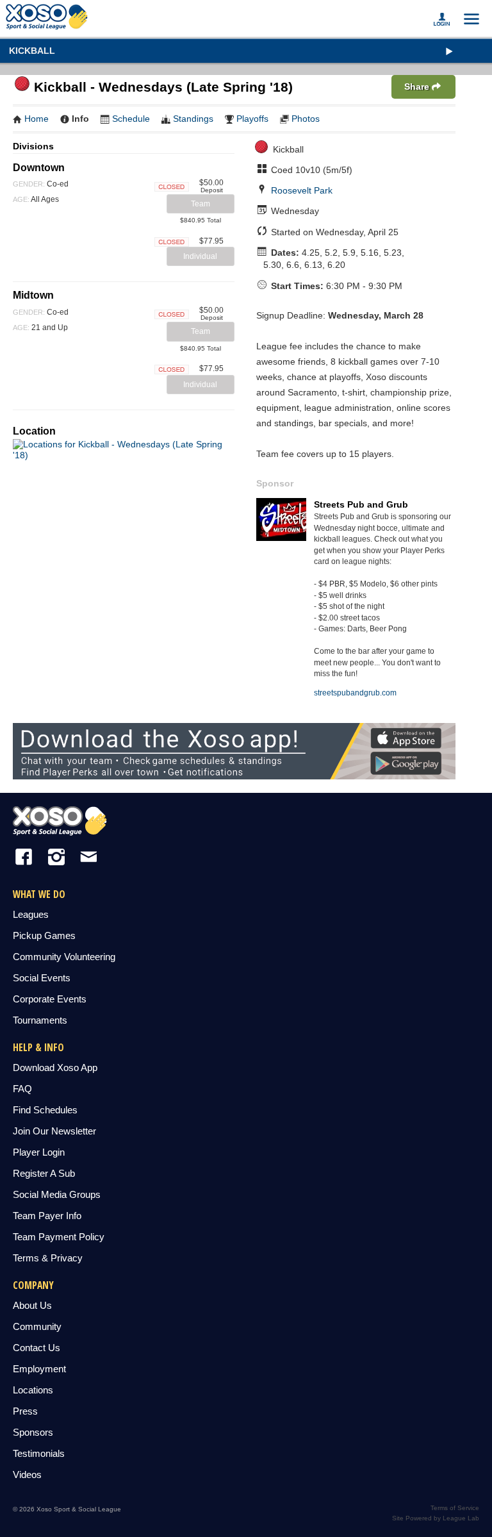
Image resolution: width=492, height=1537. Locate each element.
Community (37, 1326)
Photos (305, 118)
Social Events (41, 977)
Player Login (39, 1152)
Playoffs (252, 118)
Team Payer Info (47, 1215)
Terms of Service (454, 1507)
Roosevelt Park (301, 190)
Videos (27, 1474)
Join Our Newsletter (54, 1131)
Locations (33, 1389)
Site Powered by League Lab (435, 1518)
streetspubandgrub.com (355, 692)
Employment (39, 1368)
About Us (32, 1305)
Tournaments (40, 1020)
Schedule (131, 118)
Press (25, 1411)
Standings (193, 118)
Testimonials (39, 1453)
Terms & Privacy (48, 1257)
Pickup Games (44, 935)
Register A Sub (44, 1173)
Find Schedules (45, 1109)
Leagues (31, 914)
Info (80, 118)
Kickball (32, 51)
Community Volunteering (64, 956)
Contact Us (36, 1347)
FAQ (22, 1088)
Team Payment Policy (58, 1236)
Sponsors (33, 1432)
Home (36, 118)
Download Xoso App (55, 1067)
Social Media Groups (57, 1194)
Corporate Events (49, 998)
